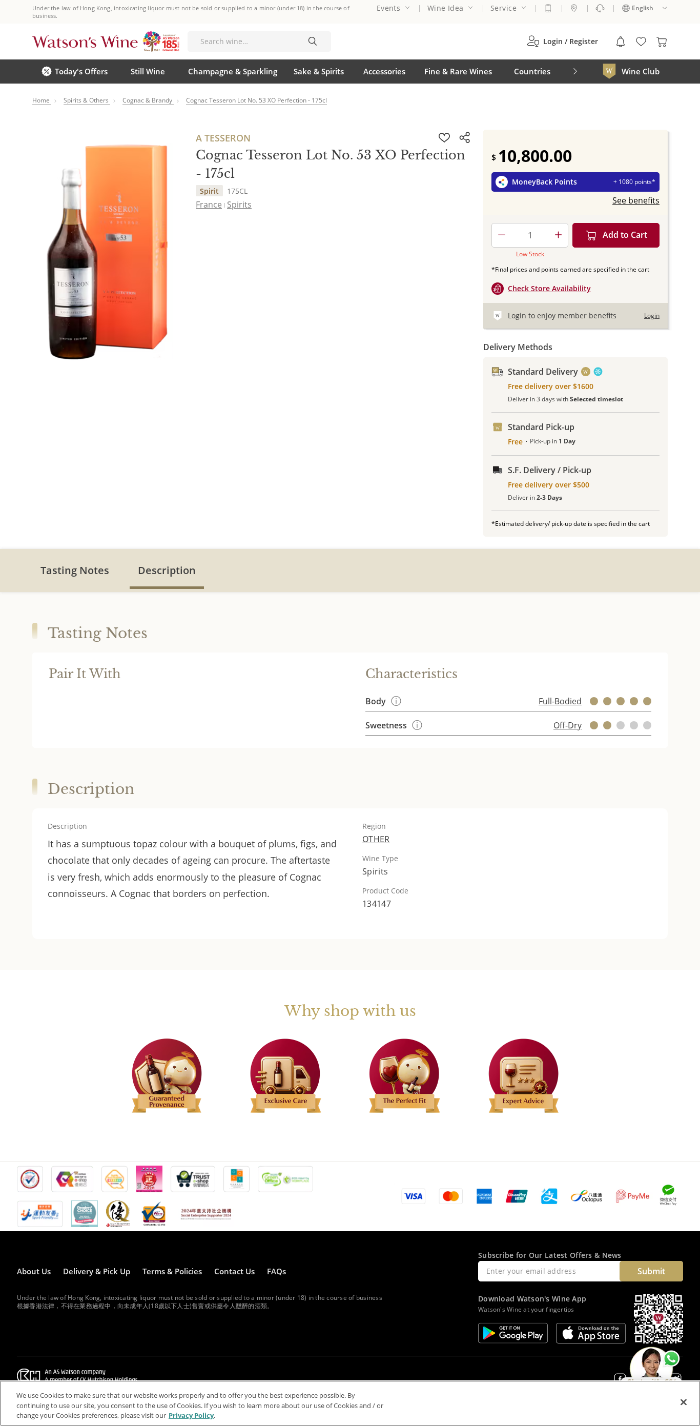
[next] (575, 71)
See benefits (636, 200)
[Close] (683, 1402)
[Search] (312, 41)
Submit (651, 1271)
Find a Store (574, 8)
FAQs (276, 1271)
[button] (562, 41)
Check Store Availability (549, 288)
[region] (350, 1403)
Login (652, 315)
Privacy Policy (191, 1415)
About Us (34, 1271)
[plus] (558, 235)
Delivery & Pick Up (96, 1271)
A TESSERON (223, 138)
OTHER (376, 839)
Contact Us (234, 1271)
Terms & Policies (172, 1271)
